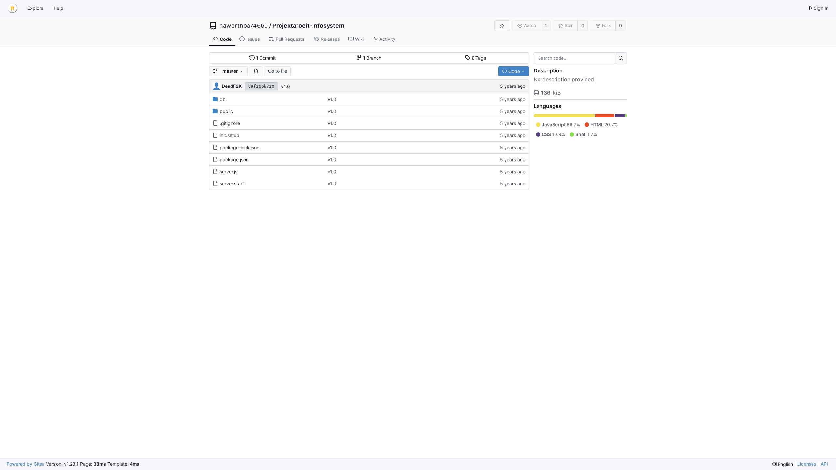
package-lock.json (239, 147)
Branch (372, 58)
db (223, 99)
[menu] (782, 464)
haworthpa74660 (243, 26)
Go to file (277, 71)
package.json (234, 159)
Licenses (806, 464)
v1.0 (285, 86)
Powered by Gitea (26, 464)
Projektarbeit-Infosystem (308, 26)
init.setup (229, 135)
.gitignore (230, 123)
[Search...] (621, 58)
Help (58, 8)
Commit (266, 58)
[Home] (12, 8)
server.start (232, 183)
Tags (479, 58)
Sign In (821, 8)
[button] (256, 71)
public (226, 111)
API (824, 464)
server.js (228, 171)
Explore (35, 8)
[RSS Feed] (502, 25)
